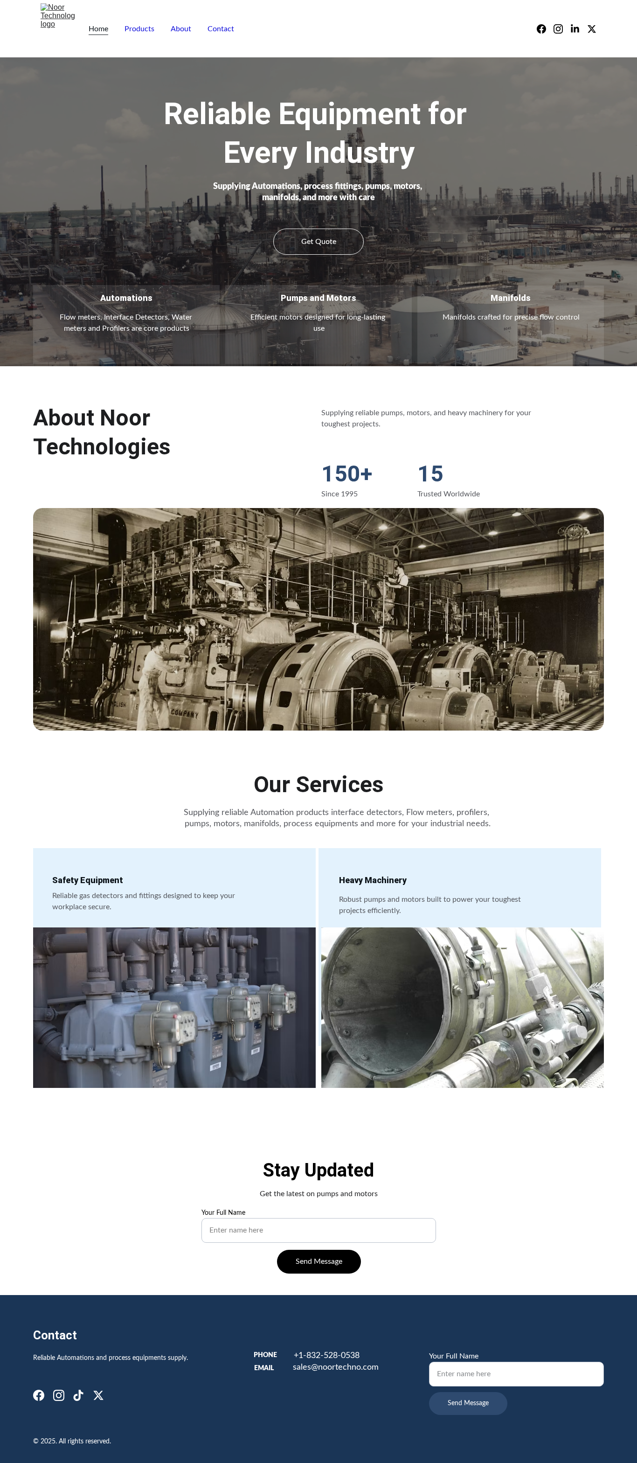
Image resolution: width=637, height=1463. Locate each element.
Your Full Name (223, 1213)
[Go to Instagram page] (562, 29)
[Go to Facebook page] (545, 29)
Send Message (319, 1261)
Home (98, 29)
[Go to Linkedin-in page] (578, 29)
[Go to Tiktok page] (78, 1395)
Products (139, 29)
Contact (221, 29)
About (181, 29)
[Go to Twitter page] (591, 29)
